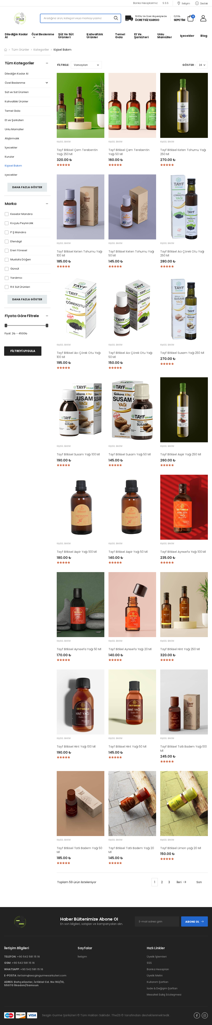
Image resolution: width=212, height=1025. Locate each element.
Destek (204, 3)
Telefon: (10, 956)
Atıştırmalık (12, 138)
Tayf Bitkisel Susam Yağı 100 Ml (78, 454)
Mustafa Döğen (20, 259)
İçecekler (11, 148)
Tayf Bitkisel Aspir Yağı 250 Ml (180, 454)
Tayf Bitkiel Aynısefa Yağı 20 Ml (130, 649)
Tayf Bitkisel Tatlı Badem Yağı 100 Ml (183, 748)
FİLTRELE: (63, 65)
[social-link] (197, 1015)
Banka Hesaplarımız (145, 3)
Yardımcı (16, 278)
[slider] (6, 325)
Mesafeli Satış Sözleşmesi (164, 995)
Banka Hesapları (158, 969)
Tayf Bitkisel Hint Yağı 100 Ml (76, 746)
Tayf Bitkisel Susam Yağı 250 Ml (182, 353)
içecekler (187, 36)
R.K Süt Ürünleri (20, 287)
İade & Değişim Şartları (162, 988)
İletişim (186, 3)
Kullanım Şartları (157, 982)
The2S (115, 1015)
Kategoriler (41, 50)
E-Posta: (10, 975)
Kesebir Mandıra (21, 214)
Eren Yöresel (18, 250)
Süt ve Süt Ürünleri (66, 35)
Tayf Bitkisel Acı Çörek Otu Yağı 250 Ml (182, 253)
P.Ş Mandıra (18, 232)
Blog (203, 36)
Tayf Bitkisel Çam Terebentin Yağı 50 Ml (128, 152)
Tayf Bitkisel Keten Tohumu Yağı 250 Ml (183, 152)
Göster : (188, 65)
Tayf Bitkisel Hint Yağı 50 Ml (127, 746)
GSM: (7, 963)
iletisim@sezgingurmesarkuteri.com (41, 975)
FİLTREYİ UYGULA (22, 351)
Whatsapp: (12, 969)
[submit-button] (116, 18)
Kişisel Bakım (13, 166)
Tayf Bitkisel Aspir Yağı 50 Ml (128, 552)
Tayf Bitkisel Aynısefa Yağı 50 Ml (79, 649)
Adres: (8, 982)
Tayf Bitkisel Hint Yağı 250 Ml (180, 649)
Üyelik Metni (155, 975)
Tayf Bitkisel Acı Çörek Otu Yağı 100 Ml (79, 355)
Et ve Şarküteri (141, 35)
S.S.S (166, 3)
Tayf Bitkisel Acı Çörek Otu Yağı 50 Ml (130, 355)
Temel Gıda (120, 35)
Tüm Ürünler (20, 50)
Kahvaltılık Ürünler (95, 35)
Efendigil (16, 241)
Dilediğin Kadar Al (16, 35)
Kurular (9, 157)
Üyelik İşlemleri (157, 956)
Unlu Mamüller (164, 35)
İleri (179, 882)
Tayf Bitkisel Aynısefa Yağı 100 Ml (183, 552)
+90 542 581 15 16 (28, 956)
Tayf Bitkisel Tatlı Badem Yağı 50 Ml (79, 850)
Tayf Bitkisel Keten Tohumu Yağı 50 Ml (131, 253)
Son (199, 882)
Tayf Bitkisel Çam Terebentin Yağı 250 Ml (77, 152)
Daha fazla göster (27, 187)
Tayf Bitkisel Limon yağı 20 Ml (180, 848)
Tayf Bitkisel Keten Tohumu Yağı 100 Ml (79, 253)
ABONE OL (192, 922)
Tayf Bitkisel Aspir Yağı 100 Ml (77, 552)
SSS (149, 963)
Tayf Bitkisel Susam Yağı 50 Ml (129, 454)
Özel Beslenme (42, 34)
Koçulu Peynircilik (21, 223)
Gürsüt (14, 269)
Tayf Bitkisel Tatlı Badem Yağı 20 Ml (131, 850)
